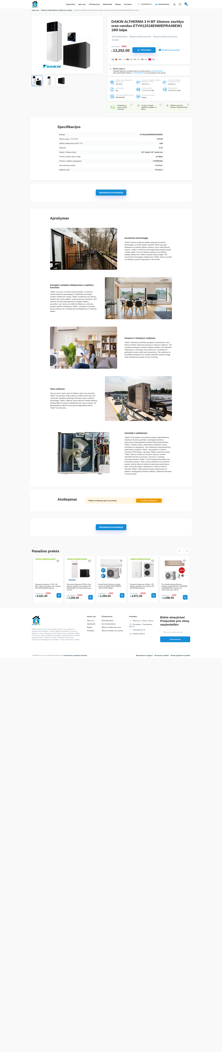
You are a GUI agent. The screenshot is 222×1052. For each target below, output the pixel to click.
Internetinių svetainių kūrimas (75, 655)
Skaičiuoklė (107, 4)
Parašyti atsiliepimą (149, 501)
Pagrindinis (70, 4)
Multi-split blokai (107, 620)
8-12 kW (115, 40)
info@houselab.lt (163, 4)
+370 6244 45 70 (146, 4)
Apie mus (82, 4)
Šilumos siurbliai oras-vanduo (62, 10)
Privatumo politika (161, 655)
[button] (180, 551)
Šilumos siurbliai (46, 10)
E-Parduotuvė (94, 4)
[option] (111, 579)
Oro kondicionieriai (119, 37)
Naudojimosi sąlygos (144, 655)
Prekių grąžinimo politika (180, 655)
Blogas (118, 4)
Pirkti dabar (146, 50)
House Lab (35, 10)
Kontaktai (128, 4)
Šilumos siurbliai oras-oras (140, 37)
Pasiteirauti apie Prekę (170, 50)
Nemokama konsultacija (111, 192)
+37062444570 (137, 73)
